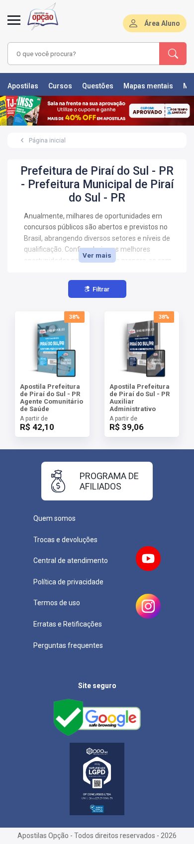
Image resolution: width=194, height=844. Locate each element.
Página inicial (47, 140)
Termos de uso (56, 603)
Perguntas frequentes (68, 645)
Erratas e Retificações (67, 624)
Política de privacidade (68, 582)
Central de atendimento (70, 560)
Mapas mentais (148, 86)
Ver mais (97, 255)
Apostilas (22, 86)
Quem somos (54, 518)
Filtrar (101, 289)
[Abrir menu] (13, 25)
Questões (97, 86)
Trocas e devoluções (65, 540)
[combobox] (83, 54)
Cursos (60, 86)
